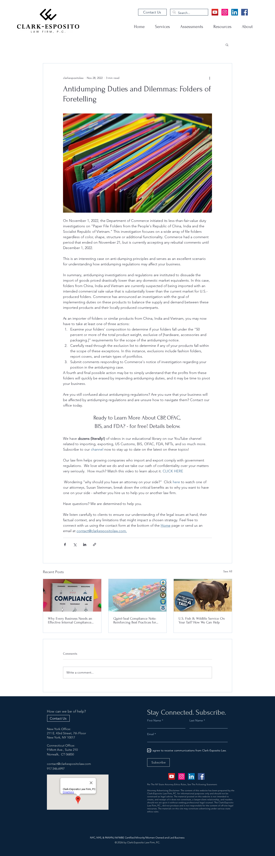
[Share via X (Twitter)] (75, 544)
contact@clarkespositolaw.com (69, 764)
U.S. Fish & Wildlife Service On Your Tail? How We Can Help (202, 620)
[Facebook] (244, 12)
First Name (154, 720)
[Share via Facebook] (65, 544)
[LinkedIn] (234, 12)
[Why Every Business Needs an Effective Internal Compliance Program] (72, 595)
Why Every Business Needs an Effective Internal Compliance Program (70, 620)
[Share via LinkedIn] (85, 544)
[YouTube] (215, 12)
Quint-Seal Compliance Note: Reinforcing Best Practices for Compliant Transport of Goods (135, 620)
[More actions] (209, 77)
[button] (227, 44)
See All (227, 571)
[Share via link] (94, 544)
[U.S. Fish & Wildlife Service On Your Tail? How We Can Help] (203, 595)
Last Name (196, 720)
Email (151, 734)
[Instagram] (224, 12)
